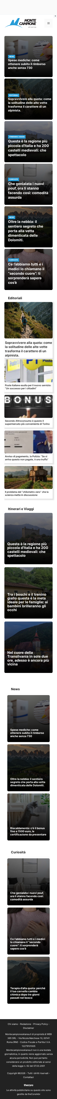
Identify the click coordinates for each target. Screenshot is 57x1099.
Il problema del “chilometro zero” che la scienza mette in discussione (27, 493)
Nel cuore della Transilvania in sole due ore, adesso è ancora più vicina (28, 658)
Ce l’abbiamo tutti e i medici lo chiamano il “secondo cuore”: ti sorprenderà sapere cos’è (26, 273)
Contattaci (28, 1077)
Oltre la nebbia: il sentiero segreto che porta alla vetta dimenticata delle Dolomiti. (25, 231)
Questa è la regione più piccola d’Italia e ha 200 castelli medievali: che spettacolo (27, 550)
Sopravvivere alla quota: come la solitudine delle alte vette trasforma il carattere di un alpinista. (29, 104)
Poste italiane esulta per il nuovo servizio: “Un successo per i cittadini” (28, 387)
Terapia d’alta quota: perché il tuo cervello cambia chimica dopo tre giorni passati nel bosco (27, 993)
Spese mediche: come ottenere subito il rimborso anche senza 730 (26, 64)
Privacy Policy (40, 1024)
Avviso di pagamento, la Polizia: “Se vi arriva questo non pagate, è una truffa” (26, 458)
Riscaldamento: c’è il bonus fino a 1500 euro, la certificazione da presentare (28, 831)
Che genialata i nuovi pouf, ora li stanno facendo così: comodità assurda (27, 896)
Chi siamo (13, 1024)
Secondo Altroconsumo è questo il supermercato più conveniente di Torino (27, 422)
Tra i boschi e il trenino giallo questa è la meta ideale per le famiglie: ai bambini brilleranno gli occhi (27, 602)
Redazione (25, 1024)
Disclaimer (28, 1028)
